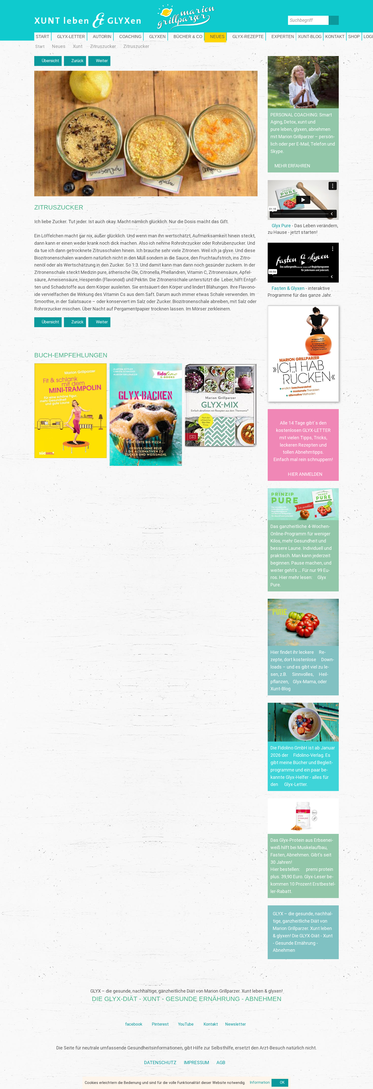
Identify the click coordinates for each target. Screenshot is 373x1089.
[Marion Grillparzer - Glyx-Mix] (221, 405)
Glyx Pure (281, 225)
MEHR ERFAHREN (292, 165)
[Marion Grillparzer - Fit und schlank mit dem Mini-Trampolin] (71, 410)
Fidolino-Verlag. (308, 755)
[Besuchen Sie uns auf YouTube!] (186, 1016)
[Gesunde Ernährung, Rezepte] (246, 36)
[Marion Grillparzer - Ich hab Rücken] (303, 353)
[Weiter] (99, 61)
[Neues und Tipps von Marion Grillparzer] (215, 36)
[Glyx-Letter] (69, 36)
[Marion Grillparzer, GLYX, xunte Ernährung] (196, 1062)
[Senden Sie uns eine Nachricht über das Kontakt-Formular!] (211, 1016)
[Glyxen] (155, 36)
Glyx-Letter (295, 784)
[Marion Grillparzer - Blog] (309, 36)
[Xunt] (77, 46)
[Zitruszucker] (103, 46)
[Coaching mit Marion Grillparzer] (128, 36)
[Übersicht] (48, 61)
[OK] (280, 1083)
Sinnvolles (302, 674)
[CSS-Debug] (370, 1086)
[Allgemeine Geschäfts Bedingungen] (220, 1062)
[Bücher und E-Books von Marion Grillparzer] (186, 36)
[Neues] (58, 46)
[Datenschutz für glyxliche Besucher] (160, 1062)
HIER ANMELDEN (305, 474)
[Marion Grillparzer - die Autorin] (100, 36)
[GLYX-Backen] (146, 414)
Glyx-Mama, (305, 681)
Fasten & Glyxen (288, 288)
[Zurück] (75, 61)
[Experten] (281, 36)
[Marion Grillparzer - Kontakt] (335, 36)
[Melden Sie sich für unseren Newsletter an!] (235, 1016)
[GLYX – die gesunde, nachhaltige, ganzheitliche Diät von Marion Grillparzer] (303, 932)
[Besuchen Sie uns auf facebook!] (134, 1016)
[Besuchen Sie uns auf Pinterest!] (160, 1016)
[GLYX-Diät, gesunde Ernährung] (42, 36)
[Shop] (354, 36)
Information (260, 1082)
